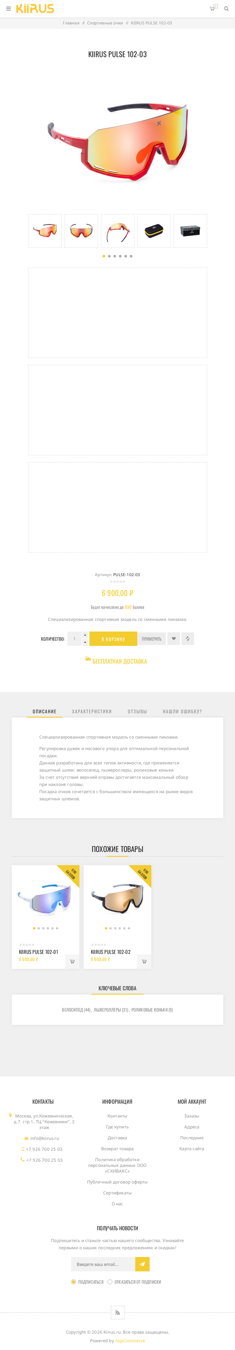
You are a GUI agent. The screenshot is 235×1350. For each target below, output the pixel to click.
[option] (45, 231)
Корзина (215, 6)
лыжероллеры (107, 1009)
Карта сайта (191, 1148)
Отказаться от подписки (138, 1282)
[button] (34, 928)
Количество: (52, 639)
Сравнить (187, 638)
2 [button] (109, 256)
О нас (117, 1203)
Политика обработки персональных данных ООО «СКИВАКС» (117, 1165)
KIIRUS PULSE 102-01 (38, 951)
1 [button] (104, 256)
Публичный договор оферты (117, 1182)
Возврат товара (117, 1148)
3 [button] (114, 256)
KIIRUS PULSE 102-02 (110, 951)
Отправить (142, 1264)
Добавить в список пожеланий (173, 638)
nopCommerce (130, 1340)
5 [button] (125, 256)
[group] (45, 899)
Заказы (191, 1116)
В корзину (113, 639)
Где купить (117, 1127)
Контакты (117, 1116)
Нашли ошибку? (182, 711)
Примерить (151, 639)
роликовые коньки (150, 1009)
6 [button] (131, 256)
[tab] (44, 711)
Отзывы (137, 711)
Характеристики (92, 711)
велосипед (72, 1009)
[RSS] (117, 1312)
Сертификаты (117, 1193)
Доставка (117, 1137)
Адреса (191, 1127)
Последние (191, 1137)
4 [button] (120, 256)
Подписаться (90, 1282)
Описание (45, 711)
